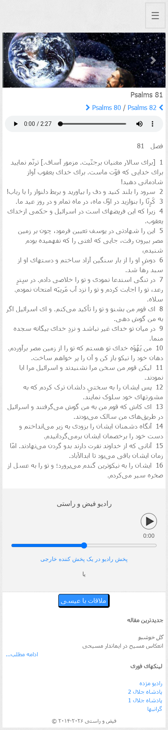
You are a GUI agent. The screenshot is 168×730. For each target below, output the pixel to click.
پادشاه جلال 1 (145, 700)
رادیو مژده (150, 682)
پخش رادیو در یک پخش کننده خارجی (84, 559)
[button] (14, 60)
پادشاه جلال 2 (145, 691)
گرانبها (154, 708)
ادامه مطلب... (22, 654)
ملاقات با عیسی (83, 600)
